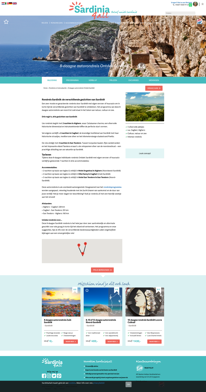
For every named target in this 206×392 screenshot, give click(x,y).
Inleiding (52, 80)
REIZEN (45, 23)
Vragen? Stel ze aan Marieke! (181, 2)
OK (128, 384)
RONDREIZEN (57, 23)
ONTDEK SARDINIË (105, 23)
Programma (72, 80)
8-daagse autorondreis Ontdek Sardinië (81, 88)
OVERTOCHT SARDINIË (127, 23)
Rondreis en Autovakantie (58, 88)
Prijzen (113, 80)
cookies (72, 382)
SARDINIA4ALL (146, 23)
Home (45, 88)
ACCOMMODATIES (73, 23)
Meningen (154, 80)
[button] (78, 246)
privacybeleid (98, 382)
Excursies (134, 80)
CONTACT (160, 23)
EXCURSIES (89, 23)
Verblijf (93, 80)
